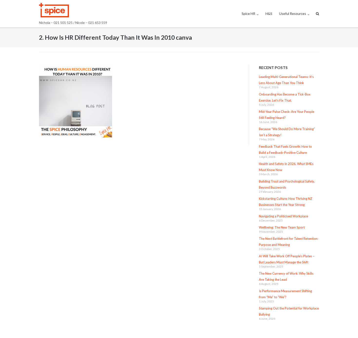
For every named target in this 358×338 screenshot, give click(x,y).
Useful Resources (292, 13)
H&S (268, 13)
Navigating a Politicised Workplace (283, 216)
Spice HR (248, 13)
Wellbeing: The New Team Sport (282, 227)
